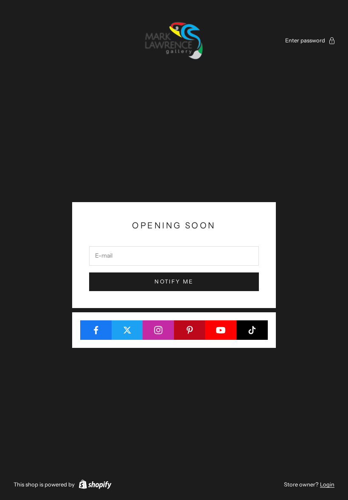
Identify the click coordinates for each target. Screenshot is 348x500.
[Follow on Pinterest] (189, 330)
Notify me (173, 281)
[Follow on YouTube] (220, 330)
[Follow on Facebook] (96, 330)
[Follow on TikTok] (252, 330)
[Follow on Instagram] (158, 330)
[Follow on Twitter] (127, 330)
